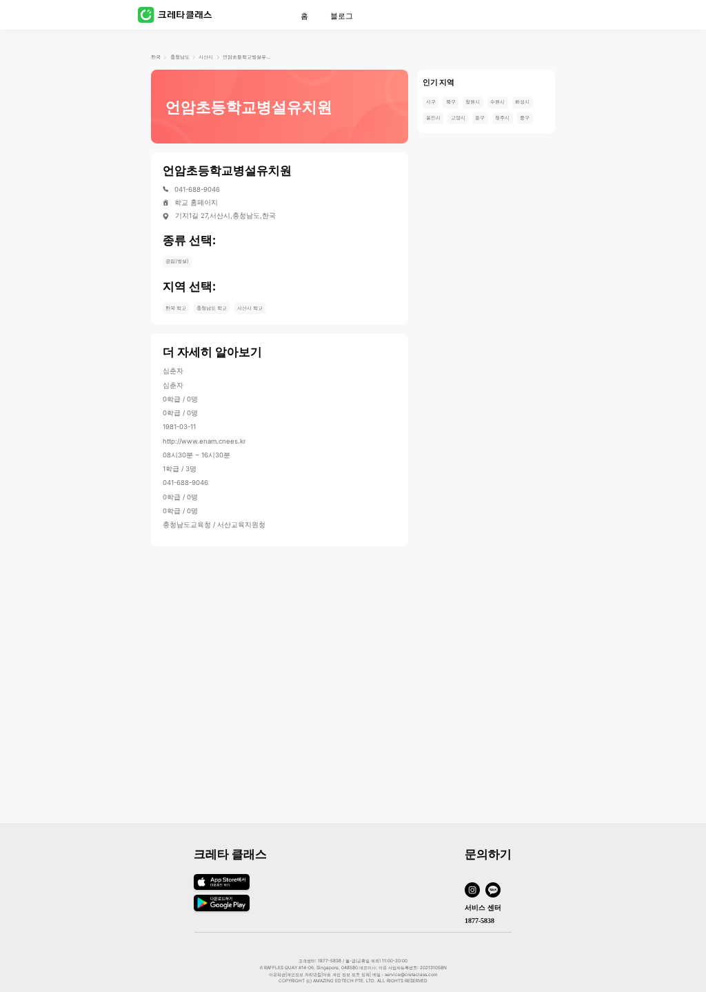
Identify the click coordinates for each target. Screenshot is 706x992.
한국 (156, 57)
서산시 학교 (250, 308)
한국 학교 (175, 308)
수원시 (497, 102)
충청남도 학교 (211, 308)
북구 (451, 102)
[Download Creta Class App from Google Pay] (222, 909)
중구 (525, 118)
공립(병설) (177, 261)
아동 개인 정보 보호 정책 (346, 975)
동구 (480, 118)
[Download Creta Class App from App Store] (222, 890)
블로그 (341, 16)
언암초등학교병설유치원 (246, 57)
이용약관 (277, 975)
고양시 (458, 118)
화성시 (522, 102)
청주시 (502, 118)
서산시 (206, 57)
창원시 (472, 102)
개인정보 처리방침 (304, 975)
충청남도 (180, 57)
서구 (431, 102)
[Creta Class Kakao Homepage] (495, 891)
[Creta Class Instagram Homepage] (475, 891)
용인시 (433, 118)
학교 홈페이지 (196, 202)
